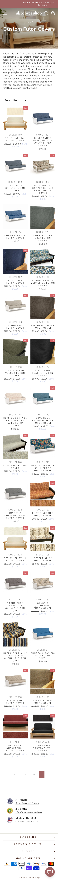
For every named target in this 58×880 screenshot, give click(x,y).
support (28, 851)
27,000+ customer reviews (28, 812)
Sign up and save (28, 858)
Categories (28, 837)
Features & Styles (28, 844)
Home (28, 22)
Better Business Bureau (27, 803)
